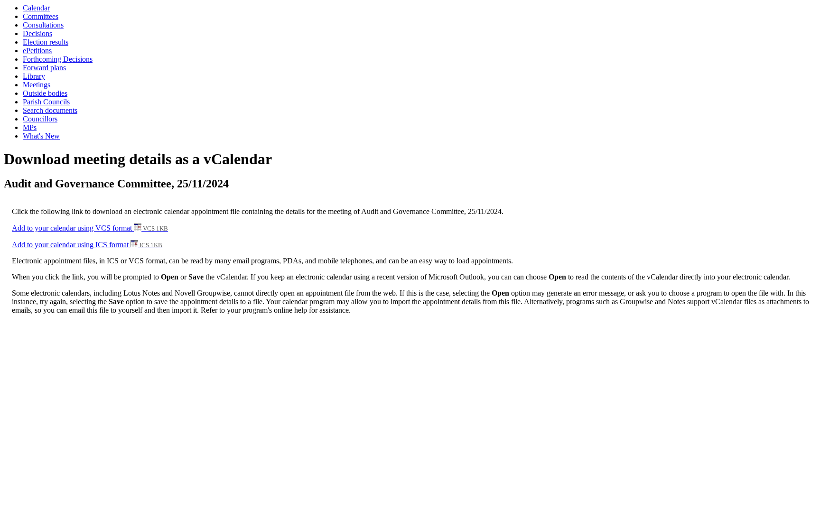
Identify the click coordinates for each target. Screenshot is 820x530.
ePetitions (37, 50)
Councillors (40, 119)
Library (34, 76)
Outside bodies (45, 93)
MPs (30, 127)
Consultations (43, 25)
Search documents (50, 110)
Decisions (37, 33)
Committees (40, 16)
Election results (45, 42)
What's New (41, 136)
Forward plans (44, 68)
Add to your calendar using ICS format (87, 245)
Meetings (36, 85)
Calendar (36, 8)
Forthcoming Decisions (58, 59)
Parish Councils (46, 102)
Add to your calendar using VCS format (90, 228)
